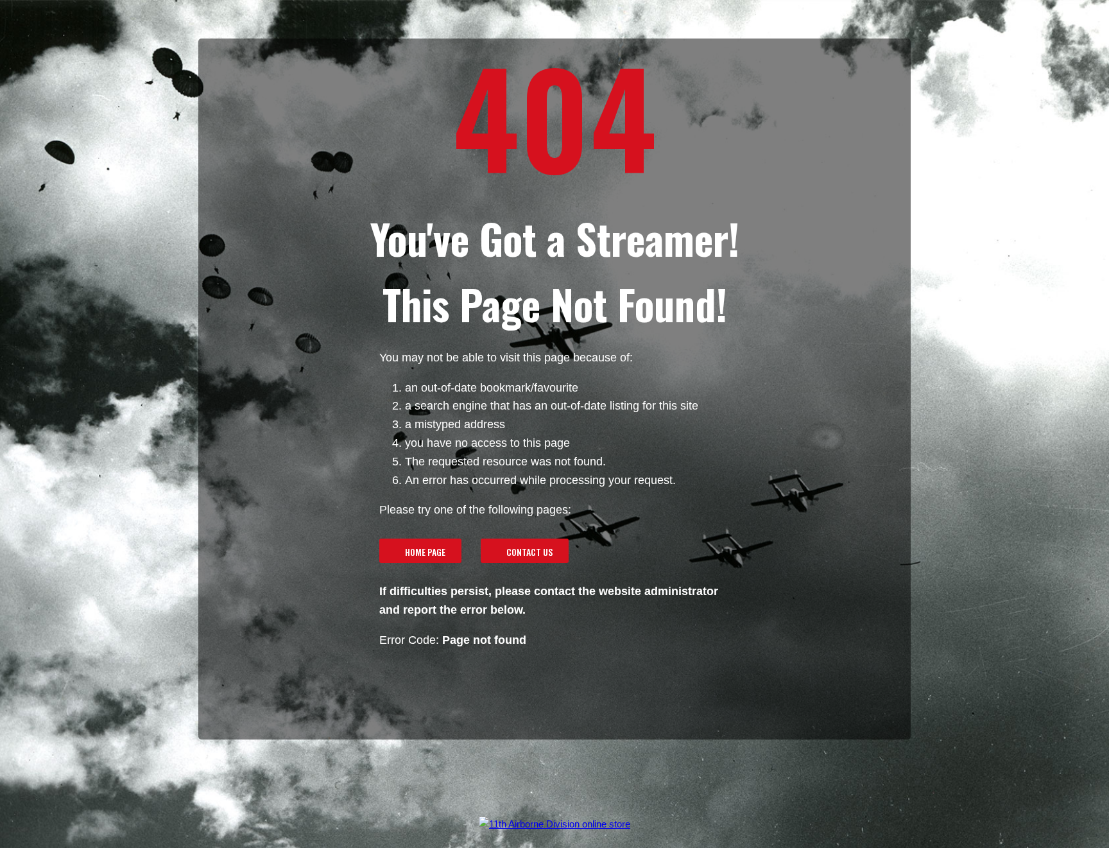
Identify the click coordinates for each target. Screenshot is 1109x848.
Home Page (425, 551)
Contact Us (529, 551)
